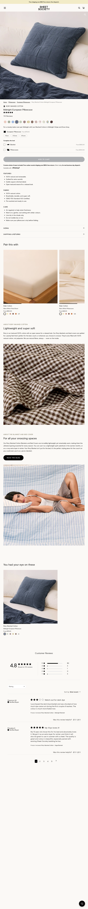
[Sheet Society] (44, 8)
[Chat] (82, 904)
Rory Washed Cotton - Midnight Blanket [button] (53, 712)
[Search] (79, 8)
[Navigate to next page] (56, 761)
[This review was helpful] (74, 720)
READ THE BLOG (13, 458)
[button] (44, 228)
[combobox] (17, 686)
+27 (19, 314)
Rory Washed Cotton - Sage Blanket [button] (52, 745)
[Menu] (4, 8)
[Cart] (83, 8)
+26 (75, 314)
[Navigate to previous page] (31, 761)
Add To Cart (44, 159)
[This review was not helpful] (78, 720)
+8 (18, 634)
